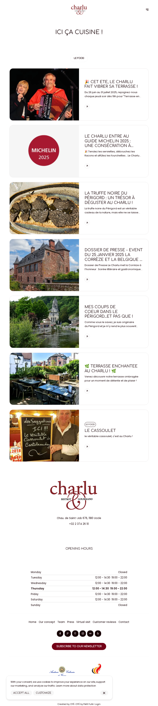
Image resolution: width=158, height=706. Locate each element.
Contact (123, 622)
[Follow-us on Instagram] (83, 633)
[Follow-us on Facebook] (60, 633)
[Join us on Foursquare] (68, 633)
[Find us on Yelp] (98, 633)
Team (61, 622)
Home (32, 622)
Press (70, 622)
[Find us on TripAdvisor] (90, 633)
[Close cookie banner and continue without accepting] (104, 693)
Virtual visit (83, 622)
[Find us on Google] (75, 633)
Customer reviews (104, 622)
